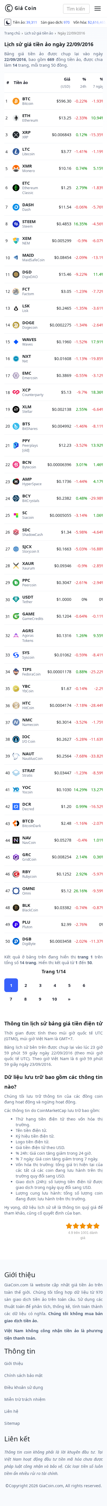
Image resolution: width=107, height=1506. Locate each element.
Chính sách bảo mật (23, 1375)
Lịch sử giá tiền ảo (39, 33)
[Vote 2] (75, 1226)
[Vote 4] (89, 1226)
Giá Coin (21, 8)
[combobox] (76, 9)
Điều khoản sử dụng (23, 1387)
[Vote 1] (69, 1226)
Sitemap (12, 1423)
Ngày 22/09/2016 (71, 33)
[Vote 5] (96, 1226)
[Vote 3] (82, 1226)
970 (67, 22)
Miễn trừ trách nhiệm (24, 1399)
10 (54, 999)
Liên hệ (11, 1411)
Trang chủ (12, 33)
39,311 (31, 22)
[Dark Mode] (7, 22)
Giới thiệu (13, 1363)
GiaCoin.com (51, 1485)
